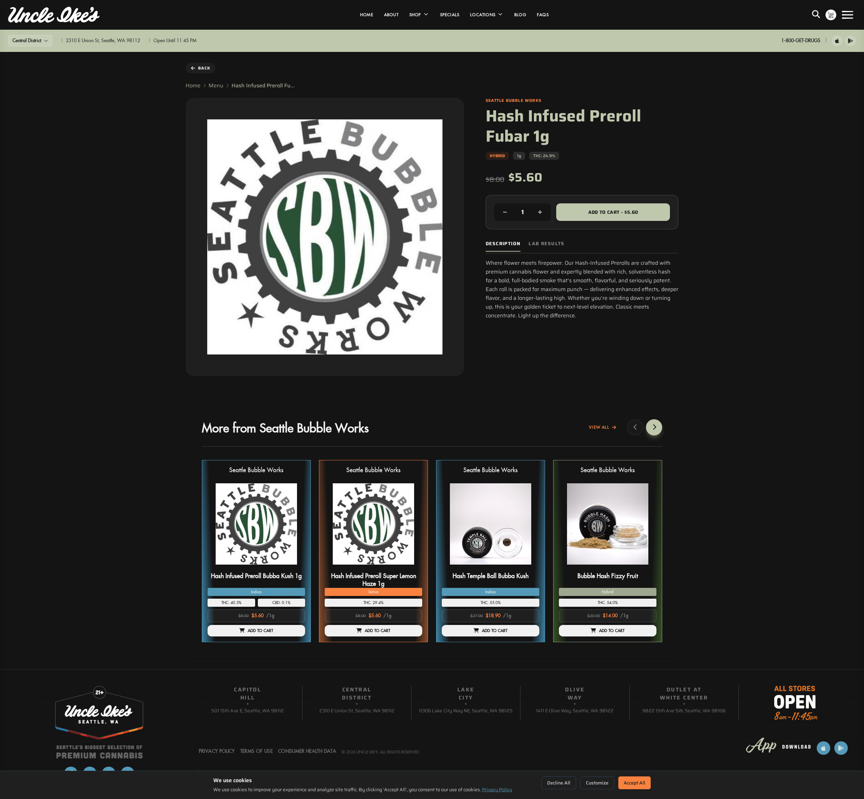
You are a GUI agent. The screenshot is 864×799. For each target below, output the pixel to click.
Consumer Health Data (307, 751)
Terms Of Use (256, 751)
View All (599, 427)
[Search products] (816, 14)
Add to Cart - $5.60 (613, 212)
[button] (256, 551)
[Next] (654, 427)
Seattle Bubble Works (256, 470)
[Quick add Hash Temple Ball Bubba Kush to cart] (528, 567)
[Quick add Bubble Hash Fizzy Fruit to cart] (645, 567)
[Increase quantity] (540, 212)
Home (366, 14)
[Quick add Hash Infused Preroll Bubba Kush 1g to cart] (294, 567)
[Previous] (635, 427)
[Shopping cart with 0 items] (831, 14)
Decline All (558, 783)
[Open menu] (847, 15)
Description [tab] (503, 243)
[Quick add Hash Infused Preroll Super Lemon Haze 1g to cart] (411, 567)
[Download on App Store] (837, 40)
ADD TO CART (260, 630)
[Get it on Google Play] (850, 40)
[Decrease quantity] (505, 212)
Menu (216, 86)
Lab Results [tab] (546, 243)
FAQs (543, 14)
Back (204, 68)
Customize (597, 783)
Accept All (634, 783)
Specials (450, 14)
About (391, 14)
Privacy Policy (497, 789)
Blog (520, 14)
